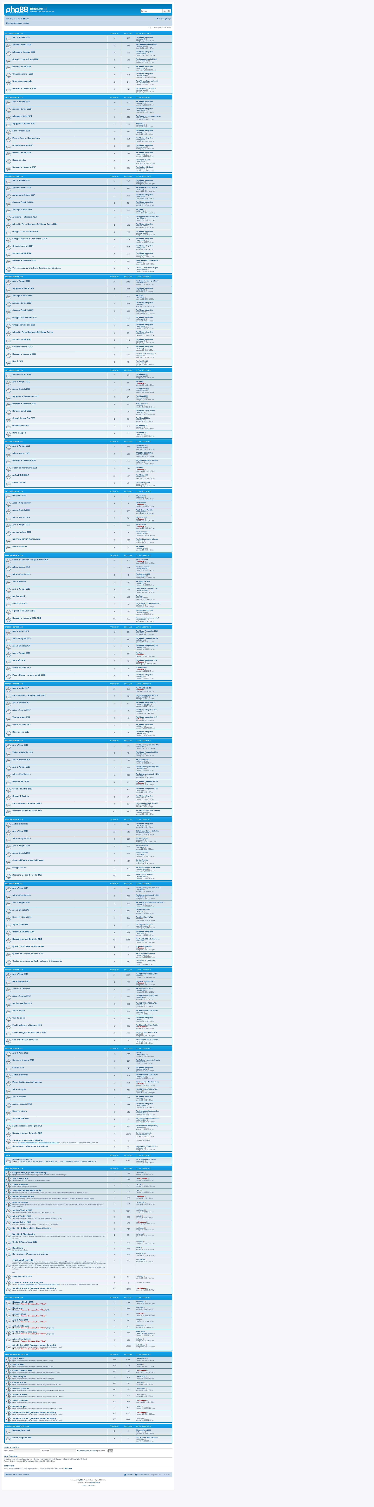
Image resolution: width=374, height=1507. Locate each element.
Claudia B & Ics (19, 1383)
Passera (141, 383)
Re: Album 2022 (142, 432)
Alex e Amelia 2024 (21, 180)
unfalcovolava (143, 926)
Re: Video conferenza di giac (147, 268)
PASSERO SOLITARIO (144, 453)
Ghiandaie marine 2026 (22, 74)
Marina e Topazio (20, 1202)
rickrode (141, 218)
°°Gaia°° (43, 1304)
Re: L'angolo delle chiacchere (147, 1082)
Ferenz (140, 462)
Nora (140, 1364)
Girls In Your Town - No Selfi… (147, 831)
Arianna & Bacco (19, 1394)
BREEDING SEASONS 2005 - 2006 (17, 1426)
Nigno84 (141, 1172)
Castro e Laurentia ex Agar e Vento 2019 (30, 560)
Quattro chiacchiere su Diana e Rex (28, 946)
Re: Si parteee (141, 517)
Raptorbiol (50, 1328)
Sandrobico (142, 1105)
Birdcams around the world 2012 (27, 1133)
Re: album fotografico (144, 610)
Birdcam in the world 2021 (24, 460)
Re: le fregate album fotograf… (148, 1039)
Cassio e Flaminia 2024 (22, 202)
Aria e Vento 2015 (20, 831)
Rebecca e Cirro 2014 (21, 917)
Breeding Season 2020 (14, 491)
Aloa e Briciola (19, 582)
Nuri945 (141, 1127)
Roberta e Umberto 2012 (23, 1060)
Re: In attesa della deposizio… (147, 1111)
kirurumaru (142, 1054)
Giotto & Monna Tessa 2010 (24, 1242)
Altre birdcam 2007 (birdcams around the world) (34, 1418)
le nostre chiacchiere (144, 946)
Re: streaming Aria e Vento (146, 1159)
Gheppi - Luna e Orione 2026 (25, 59)
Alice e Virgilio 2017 (21, 710)
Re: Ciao (139, 1053)
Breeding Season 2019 (14, 555)
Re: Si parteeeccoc (143, 532)
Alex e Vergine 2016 (21, 767)
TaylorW (141, 605)
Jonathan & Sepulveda (22, 1260)
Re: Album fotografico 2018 (146, 660)
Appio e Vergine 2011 (89, 1161)
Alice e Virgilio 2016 (21, 774)
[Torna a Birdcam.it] (17, 9)
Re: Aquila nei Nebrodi (144, 167)
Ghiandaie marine (20, 425)
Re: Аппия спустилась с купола (148, 116)
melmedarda (142, 269)
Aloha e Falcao (19, 1314)
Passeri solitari (19, 482)
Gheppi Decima (19, 867)
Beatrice (141, 497)
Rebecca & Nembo (20, 1389)
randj (140, 1091)
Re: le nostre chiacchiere (145, 953)
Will (139, 711)
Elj (139, 1320)
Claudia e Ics (18, 1067)
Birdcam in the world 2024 (24, 261)
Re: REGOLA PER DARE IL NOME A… (150, 902)
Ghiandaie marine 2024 (22, 246)
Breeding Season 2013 (14, 970)
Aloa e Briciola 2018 (21, 646)
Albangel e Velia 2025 (22, 116)
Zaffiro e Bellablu (20, 824)
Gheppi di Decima (20, 796)
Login (6, 1447)
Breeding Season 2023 (14, 277)
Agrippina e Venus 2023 (23, 288)
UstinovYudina (143, 590)
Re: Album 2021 (142, 446)
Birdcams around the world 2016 (27, 811)
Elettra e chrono (19, 547)
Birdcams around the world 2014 (27, 939)
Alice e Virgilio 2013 (21, 996)
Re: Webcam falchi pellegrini (147, 81)
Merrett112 (142, 761)
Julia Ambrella (143, 61)
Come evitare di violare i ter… (147, 589)
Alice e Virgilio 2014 (21, 895)
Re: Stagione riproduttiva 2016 (147, 745)
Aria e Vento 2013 (20, 974)
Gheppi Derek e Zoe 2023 (23, 325)
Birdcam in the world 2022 (24, 404)
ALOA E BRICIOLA (20, 475)
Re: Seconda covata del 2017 (147, 695)
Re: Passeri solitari (143, 482)
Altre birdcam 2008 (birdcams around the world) (34, 1412)
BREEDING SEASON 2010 (14, 1168)
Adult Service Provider (144, 510)
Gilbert (140, 355)
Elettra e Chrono (19, 603)
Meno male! (140, 1332)
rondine (140, 405)
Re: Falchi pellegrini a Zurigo (147, 460)
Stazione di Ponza (20, 1118)
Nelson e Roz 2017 (20, 732)
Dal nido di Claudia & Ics (23, 1234)
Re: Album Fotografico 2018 (147, 631)
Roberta (141, 583)
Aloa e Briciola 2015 (21, 853)
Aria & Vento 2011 (52, 1161)
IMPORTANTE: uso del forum (32, 1161)
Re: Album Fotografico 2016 (147, 752)
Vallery (140, 889)
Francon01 (142, 1358)
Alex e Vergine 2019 (21, 589)
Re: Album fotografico (144, 37)
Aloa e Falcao (18, 1010)
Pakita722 (141, 290)
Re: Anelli (139, 381)
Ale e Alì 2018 (18, 660)
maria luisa (142, 46)
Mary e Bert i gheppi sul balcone (27, 1082)
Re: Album (140, 546)
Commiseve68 (143, 1135)
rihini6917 (141, 282)
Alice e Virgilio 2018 (21, 638)
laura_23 (141, 103)
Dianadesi (141, 1388)
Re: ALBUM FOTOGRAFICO (147, 974)
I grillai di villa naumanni (23, 611)
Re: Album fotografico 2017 (146, 702)
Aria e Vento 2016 (20, 745)
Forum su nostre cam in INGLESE (27, 1140)
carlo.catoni (142, 1178)
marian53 (141, 768)
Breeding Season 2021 (14, 442)
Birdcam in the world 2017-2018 (26, 618)
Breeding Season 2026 (14, 33)
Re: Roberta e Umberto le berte (148, 1060)
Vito (139, 919)
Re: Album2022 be (143, 418)
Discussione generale (22, 81)
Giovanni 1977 (143, 697)
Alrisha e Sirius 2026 (21, 45)
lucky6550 (142, 990)
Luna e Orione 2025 (21, 131)
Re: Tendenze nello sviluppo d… (148, 603)
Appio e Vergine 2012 (22, 1104)
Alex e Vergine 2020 (21, 525)
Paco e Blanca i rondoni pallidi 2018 (28, 675)
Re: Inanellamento (143, 759)
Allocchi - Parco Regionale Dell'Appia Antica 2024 (34, 224)
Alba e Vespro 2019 (21, 567)
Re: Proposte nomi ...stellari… (147, 187)
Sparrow (141, 1202)
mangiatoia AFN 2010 (22, 1276)
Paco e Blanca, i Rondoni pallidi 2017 (29, 695)
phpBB (80, 1480)
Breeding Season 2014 (14, 884)
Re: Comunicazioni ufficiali (146, 44)
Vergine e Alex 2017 (21, 717)
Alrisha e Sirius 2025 (21, 109)
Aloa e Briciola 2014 (21, 910)
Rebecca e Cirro (19, 1111)
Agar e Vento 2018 (20, 631)
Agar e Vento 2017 (20, 688)
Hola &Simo (17, 1248)
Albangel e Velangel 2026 (23, 52)
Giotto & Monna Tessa (22, 1371)
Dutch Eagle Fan (144, 704)
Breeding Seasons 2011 (22, 1159)
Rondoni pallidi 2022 (21, 411)
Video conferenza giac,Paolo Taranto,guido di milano (36, 268)
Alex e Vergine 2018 (21, 653)
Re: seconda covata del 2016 (147, 803)
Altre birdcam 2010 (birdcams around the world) (34, 1288)
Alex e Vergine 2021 (21, 446)
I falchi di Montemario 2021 (24, 468)
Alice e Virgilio (19, 1089)
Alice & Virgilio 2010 (21, 1216)
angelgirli (141, 297)
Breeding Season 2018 (14, 627)
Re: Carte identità (142, 567)
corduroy (141, 312)
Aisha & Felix (18, 1365)
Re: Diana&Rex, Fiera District (147, 1025)
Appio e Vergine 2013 (22, 1003)
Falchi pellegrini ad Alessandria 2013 (29, 1032)
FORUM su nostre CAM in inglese (27, 1282)
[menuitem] (26, 19)
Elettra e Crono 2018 (21, 668)
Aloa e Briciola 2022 (21, 389)
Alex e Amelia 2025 (21, 102)
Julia (139, 1184)
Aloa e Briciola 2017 (21, 703)
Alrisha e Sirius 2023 (21, 303)
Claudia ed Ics (18, 1018)
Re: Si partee (141, 495)
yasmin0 (141, 840)
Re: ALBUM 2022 (142, 389)
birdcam (141, 182)
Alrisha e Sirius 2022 (21, 374)
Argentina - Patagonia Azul (24, 217)
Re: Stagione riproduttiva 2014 (147, 895)
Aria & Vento (18, 1359)
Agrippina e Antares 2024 (23, 195)
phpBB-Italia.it (95, 1482)
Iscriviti (15, 1447)
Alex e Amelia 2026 (21, 37)
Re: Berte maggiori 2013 (145, 981)
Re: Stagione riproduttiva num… (148, 888)
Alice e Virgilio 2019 (21, 574)
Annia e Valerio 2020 (21, 532)
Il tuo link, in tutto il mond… (147, 1146)
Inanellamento (141, 667)
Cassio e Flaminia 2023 (22, 310)
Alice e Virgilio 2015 (21, 838)
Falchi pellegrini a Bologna (70, 1161)
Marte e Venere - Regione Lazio (26, 138)
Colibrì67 (141, 776)
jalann (140, 262)
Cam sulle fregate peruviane (25, 1040)
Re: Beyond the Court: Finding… (148, 810)
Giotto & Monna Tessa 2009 (24, 1332)
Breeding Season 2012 (14, 1048)
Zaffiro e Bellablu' (20, 1185)
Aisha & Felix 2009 (20, 1326)
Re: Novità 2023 (142, 361)
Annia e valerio (19, 596)
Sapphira (141, 1148)
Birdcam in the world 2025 (24, 167)
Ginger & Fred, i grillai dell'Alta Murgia (29, 1173)
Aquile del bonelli (20, 924)
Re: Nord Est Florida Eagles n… (148, 939)
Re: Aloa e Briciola (143, 910)
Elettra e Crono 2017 (21, 725)
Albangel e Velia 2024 (22, 209)
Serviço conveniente (144, 1133)
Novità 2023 (17, 361)
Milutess (141, 933)
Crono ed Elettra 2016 (22, 789)
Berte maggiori (19, 433)
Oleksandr (142, 118)
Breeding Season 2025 (14, 97)
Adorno (140, 427)
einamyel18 (142, 53)
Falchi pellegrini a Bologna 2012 (27, 1126)
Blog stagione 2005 (21, 1430)
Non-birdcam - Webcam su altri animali (30, 1146)
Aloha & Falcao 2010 (21, 1222)
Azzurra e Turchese (21, 989)
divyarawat (142, 512)
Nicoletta (141, 1326)
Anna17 (141, 412)
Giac (140, 719)
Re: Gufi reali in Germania (146, 354)
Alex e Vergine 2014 (21, 903)
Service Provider (142, 838)
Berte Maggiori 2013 (21, 981)
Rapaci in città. (19, 160)
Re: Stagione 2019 (143, 574)
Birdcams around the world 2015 (27, 875)
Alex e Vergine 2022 (21, 382)
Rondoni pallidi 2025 (21, 153)
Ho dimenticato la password (87, 1451)
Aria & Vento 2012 (20, 1053)
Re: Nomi (139, 209)
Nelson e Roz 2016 (20, 781)
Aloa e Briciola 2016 (21, 760)
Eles (139, 1406)
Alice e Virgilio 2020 (21, 503)
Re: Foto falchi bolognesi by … (148, 1125)
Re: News (139, 596)
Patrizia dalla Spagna (145, 1333)
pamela (140, 1012)
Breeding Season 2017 (14, 684)
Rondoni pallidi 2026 (21, 67)
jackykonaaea (143, 568)
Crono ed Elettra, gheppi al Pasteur (28, 860)
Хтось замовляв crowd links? (147, 618)
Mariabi (140, 1276)
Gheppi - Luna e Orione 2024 (25, 231)
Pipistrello (141, 1062)
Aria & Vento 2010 (20, 1179)
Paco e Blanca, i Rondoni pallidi (27, 803)
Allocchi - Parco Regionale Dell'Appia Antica (32, 332)
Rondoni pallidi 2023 (21, 339)
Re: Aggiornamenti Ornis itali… (148, 217)
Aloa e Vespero (19, 1097)
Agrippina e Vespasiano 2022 (25, 396)
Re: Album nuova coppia (145, 411)
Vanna (140, 1234)
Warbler (141, 997)
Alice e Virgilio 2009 (21, 1339)
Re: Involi (139, 295)
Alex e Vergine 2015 (21, 846)
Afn (139, 1248)
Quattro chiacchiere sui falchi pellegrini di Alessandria (37, 961)
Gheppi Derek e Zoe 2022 (23, 418)
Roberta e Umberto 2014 (23, 932)
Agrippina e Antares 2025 (23, 123)
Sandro (140, 911)
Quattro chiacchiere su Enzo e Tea (27, 954)
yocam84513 (142, 620)
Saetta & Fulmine (20, 1400)
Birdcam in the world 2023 (24, 354)
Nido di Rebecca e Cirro (23, 1197)
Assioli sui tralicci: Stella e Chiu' (27, 1191)
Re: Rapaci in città (143, 160)
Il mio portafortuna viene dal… (147, 260)
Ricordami (102, 1451)
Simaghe (141, 1302)
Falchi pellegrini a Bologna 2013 (27, 1025)
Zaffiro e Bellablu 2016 (22, 752)
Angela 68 (141, 39)
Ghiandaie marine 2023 (22, 347)
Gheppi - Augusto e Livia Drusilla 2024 (29, 239)
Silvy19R (141, 189)
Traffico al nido (142, 403)
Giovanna (142, 1027)
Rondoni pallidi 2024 (21, 253)
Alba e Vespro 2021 (21, 453)
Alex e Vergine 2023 (21, 281)
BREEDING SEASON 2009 (14, 1298)
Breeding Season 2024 (14, 176)
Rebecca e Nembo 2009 (22, 1302)
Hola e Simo (18, 1308)
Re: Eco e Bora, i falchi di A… (147, 1032)
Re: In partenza (142, 559)
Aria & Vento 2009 (20, 1320)
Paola (140, 1339)
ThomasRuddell (143, 833)
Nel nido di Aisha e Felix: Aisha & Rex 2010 (31, 1228)
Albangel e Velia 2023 (22, 296)
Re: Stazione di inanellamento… (148, 1118)
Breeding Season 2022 (14, 370)
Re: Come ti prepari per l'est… (147, 281)
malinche (141, 633)
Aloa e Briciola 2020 (21, 510)
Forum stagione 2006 (21, 1438)
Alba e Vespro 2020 (21, 517)
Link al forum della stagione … (148, 1437)
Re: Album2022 (142, 374)
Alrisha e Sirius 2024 (21, 188)
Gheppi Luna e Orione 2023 (24, 317)
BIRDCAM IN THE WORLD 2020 (26, 539)
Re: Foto (139, 653)
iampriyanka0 (143, 812)
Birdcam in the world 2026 (24, 88)
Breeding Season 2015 (14, 819)
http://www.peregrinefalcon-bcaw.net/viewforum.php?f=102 (38, 1142)
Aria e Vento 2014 (20, 888)
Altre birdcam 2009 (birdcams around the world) (34, 1345)
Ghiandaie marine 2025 (22, 145)
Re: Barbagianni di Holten (146, 88)
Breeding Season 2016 (14, 741)
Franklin (141, 477)
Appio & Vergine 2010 (22, 1210)
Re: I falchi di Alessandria (146, 961)
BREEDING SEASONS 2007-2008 (16, 1354)
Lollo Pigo (141, 825)
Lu (139, 1190)
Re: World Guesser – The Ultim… (148, 867)
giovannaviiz (142, 955)
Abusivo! (139, 123)
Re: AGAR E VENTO (143, 688)
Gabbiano (141, 1260)
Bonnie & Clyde (19, 1406)
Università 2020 (19, 495)
